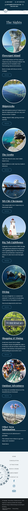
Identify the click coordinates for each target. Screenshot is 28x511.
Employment (9, 2)
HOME (14, 456)
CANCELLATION (14, 460)
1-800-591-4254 (14, 6)
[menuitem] (8, 2)
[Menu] (24, 11)
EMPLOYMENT (14, 473)
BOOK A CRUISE (14, 469)
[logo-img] (11, 11)
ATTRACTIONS (14, 465)
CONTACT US (14, 477)
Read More (7, 75)
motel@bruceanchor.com (14, 4)
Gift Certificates (21, 2)
